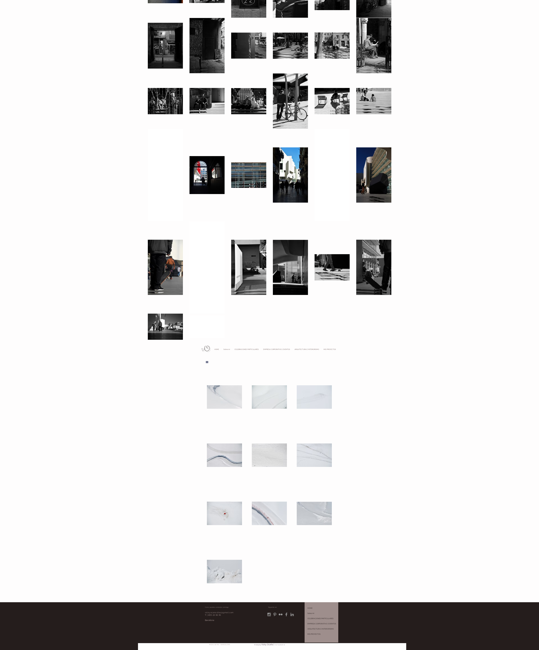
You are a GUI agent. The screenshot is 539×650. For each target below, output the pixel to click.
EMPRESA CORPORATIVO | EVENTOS (321, 624)
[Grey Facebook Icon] (286, 614)
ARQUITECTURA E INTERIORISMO (320, 629)
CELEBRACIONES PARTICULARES (320, 619)
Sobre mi (310, 613)
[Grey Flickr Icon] (280, 614)
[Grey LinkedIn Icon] (292, 614)
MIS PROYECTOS (313, 634)
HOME (309, 608)
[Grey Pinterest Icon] (274, 614)
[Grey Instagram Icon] (269, 614)
